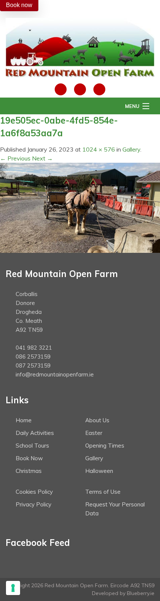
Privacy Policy (33, 504)
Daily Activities (35, 432)
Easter (93, 432)
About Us (97, 420)
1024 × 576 (98, 149)
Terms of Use (103, 491)
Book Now (29, 458)
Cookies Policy (34, 491)
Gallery (131, 149)
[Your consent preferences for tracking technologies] (13, 588)
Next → (42, 158)
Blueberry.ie (140, 593)
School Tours (32, 445)
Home (24, 420)
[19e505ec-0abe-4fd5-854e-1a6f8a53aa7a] (80, 207)
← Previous (15, 158)
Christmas (29, 470)
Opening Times (104, 445)
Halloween (99, 470)
